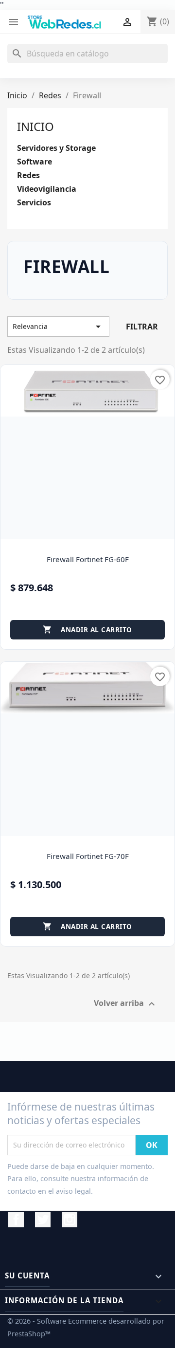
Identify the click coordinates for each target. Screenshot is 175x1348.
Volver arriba (126, 1004)
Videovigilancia (46, 189)
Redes (28, 175)
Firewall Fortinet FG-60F (88, 559)
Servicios (34, 203)
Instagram (69, 1219)
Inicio (35, 126)
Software (34, 162)
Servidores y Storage (56, 148)
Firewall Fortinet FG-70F (88, 856)
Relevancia (58, 326)
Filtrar (142, 326)
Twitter (43, 1219)
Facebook (16, 1219)
